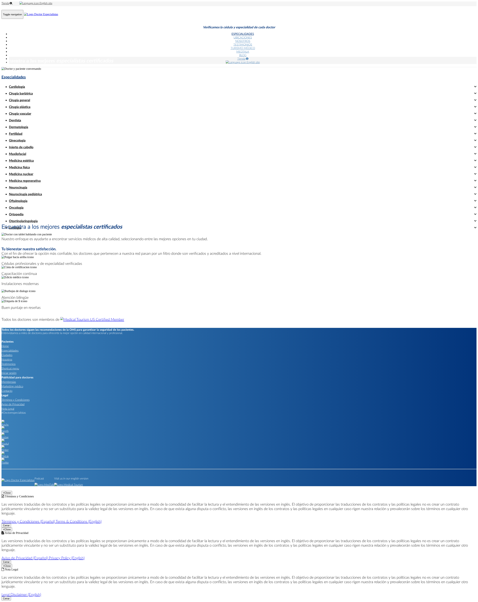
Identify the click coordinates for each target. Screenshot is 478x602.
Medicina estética (21, 160)
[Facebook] (5, 430)
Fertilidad (15, 134)
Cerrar (6, 525)
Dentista (15, 120)
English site (45, 3)
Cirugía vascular (20, 113)
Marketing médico (12, 386)
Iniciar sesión (8, 372)
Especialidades (13, 77)
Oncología (16, 207)
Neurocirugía (18, 187)
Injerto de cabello (21, 147)
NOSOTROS (242, 41)
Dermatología (18, 127)
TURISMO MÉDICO (243, 48)
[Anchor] (5, 424)
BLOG (242, 55)
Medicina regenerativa (25, 181)
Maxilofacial (17, 154)
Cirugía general (19, 100)
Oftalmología (18, 201)
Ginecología (17, 140)
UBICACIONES (243, 37)
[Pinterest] (5, 450)
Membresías (8, 381)
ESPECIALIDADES (243, 33)
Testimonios (8, 364)
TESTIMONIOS (242, 44)
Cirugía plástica (19, 107)
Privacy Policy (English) (67, 558)
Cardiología (17, 87)
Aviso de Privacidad (12, 404)
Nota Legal (7, 408)
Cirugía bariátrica (21, 93)
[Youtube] (5, 443)
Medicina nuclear (21, 174)
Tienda (5, 3)
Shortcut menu (10, 368)
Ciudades (6, 355)
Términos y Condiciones (15, 399)
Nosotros (6, 359)
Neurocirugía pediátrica (25, 194)
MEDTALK (242, 51)
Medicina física (19, 167)
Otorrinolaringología (23, 221)
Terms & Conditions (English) (79, 521)
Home (5, 346)
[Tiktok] (5, 456)
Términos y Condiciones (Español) (28, 521)
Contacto (6, 390)
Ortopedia (16, 214)
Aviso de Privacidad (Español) (25, 558)
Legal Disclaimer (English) (21, 594)
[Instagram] (5, 437)
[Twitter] (5, 462)
